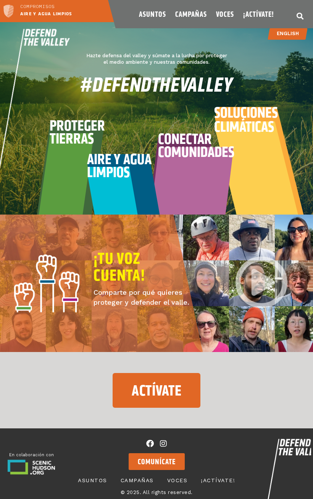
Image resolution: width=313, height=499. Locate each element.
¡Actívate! (258, 14)
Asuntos (152, 14)
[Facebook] (150, 443)
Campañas (191, 14)
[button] (300, 16)
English (288, 33)
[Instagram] (163, 443)
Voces (225, 14)
